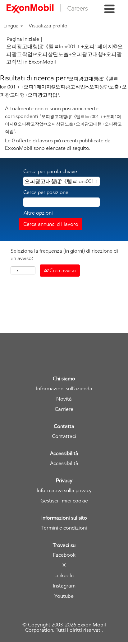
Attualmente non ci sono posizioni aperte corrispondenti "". (63, 119)
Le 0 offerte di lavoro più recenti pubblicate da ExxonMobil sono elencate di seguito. (58, 144)
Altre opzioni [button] (38, 213)
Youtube (64, 596)
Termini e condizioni (64, 528)
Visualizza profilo (48, 25)
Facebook (64, 555)
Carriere (64, 409)
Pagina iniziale (23, 39)
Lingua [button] (11, 25)
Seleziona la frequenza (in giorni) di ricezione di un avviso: (64, 254)
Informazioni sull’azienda (64, 389)
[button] (109, 9)
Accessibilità (64, 463)
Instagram (64, 586)
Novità (64, 399)
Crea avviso (62, 270)
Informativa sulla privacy (64, 490)
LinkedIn (64, 575)
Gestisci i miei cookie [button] (64, 501)
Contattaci (64, 436)
